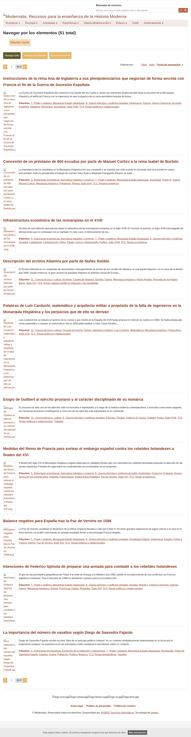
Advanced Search (180, 10)
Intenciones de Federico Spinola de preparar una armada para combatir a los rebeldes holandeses (90, 566)
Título (144, 64)
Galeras (174, 585)
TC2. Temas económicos (106, 183)
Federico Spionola (159, 585)
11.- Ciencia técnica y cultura (46, 279)
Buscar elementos (60, 55)
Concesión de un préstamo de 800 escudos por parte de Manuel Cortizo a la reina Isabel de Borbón (90, 161)
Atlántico (143, 585)
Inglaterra (35, 106)
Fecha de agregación (169, 64)
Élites (63, 242)
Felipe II (177, 539)
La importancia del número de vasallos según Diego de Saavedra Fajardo (68, 632)
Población (62, 654)
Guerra (155, 103)
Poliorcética (174, 330)
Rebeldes (85, 588)
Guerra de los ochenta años (33, 477)
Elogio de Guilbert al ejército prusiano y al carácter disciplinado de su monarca (73, 399)
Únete (135, 23)
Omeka (154, 712)
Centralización (50, 242)
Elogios (121, 418)
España (168, 539)
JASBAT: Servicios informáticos (117, 712)
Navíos (54, 588)
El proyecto (12, 23)
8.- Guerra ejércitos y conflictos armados (107, 103)
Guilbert (151, 418)
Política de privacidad (98, 706)
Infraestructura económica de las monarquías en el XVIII (52, 220)
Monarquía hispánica (47, 183)
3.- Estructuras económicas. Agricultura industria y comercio (62, 180)
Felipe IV (166, 180)
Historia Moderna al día (96, 23)
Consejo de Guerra (73, 330)
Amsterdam (144, 473)
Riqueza (82, 654)
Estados (43, 654)
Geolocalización (152, 23)
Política (103, 242)
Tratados (58, 421)
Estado (70, 242)
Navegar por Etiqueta (35, 55)
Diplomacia (135, 103)
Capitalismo (35, 242)
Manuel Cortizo (27, 183)
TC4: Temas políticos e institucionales (99, 106)
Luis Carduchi (121, 330)
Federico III (132, 418)
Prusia (160, 418)
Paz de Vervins (109, 477)
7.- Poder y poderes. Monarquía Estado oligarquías (58, 103)
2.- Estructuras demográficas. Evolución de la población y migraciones (68, 651)
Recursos (30, 23)
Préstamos (65, 183)
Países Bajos (67, 477)
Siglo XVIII (72, 106)
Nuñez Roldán (144, 279)
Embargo (168, 473)
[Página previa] (5, 66)
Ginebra (99, 279)
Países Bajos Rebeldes (87, 477)
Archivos (67, 279)
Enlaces (120, 23)
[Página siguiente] (25, 66)
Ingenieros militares (102, 330)
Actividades (49, 23)
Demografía (167, 651)
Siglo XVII (86, 183)
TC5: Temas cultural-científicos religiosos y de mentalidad (67, 283)
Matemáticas (137, 330)
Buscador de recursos (108, 5)
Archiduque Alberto (139, 539)
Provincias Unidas (69, 588)
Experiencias (70, 23)
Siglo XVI (31, 283)
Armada (133, 585)
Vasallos (122, 654)
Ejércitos (110, 418)
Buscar (185, 10)
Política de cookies (124, 706)
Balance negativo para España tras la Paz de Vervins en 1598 (57, 521)
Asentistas (155, 180)
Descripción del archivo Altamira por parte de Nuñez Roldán (56, 261)
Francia (147, 103)
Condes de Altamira (83, 279)
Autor (152, 64)
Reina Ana (47, 106)
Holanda (53, 477)
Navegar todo (12, 55)
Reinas (76, 183)
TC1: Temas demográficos (102, 654)
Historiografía (91, 242)
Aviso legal (77, 706)
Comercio (157, 473)
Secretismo (60, 106)
